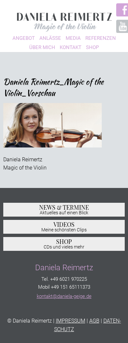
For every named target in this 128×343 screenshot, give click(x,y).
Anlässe (50, 38)
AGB (94, 321)
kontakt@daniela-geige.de (64, 296)
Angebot (23, 38)
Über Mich (42, 47)
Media (73, 38)
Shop (92, 47)
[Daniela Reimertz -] (64, 20)
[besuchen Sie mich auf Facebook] (119, 9)
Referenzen (100, 38)
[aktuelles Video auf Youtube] (119, 26)
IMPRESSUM (70, 321)
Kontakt (70, 47)
